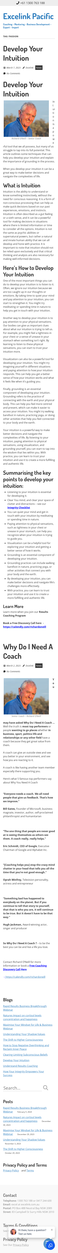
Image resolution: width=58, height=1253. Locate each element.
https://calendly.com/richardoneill (25, 977)
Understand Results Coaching (20, 1066)
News (39, 67)
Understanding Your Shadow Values (24, 1034)
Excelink (29, 67)
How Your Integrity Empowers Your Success (23, 1073)
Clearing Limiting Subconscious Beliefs (25, 1054)
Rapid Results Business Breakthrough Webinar (25, 1008)
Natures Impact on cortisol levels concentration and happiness (22, 1017)
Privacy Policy (11, 1170)
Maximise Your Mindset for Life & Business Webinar (27, 1026)
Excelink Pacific (28, 20)
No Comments (13, 73)
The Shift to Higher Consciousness (23, 1039)
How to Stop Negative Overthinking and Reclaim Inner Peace (26, 1047)
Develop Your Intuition (23, 53)
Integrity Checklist (18, 507)
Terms (30, 1170)
